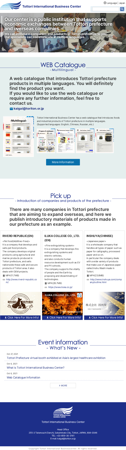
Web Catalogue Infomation (23, 377)
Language (112, 3)
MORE (64, 385)
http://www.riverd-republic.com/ (21, 281)
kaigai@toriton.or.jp (29, 108)
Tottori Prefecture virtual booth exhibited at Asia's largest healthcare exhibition (56, 358)
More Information (63, 162)
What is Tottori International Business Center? (35, 367)
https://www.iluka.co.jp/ (60, 287)
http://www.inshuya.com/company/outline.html (106, 281)
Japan (122, 3)
